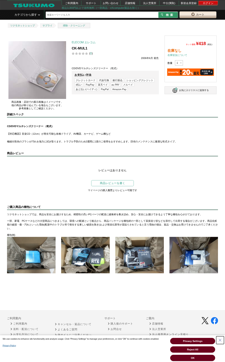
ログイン (208, 3)
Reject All (192, 349)
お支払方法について (25, 334)
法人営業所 (149, 3)
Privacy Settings (192, 341)
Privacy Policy (9, 345)
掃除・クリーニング (74, 25)
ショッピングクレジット (139, 80)
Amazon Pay (119, 89)
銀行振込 (118, 80)
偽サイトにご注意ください (74, 334)
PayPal (105, 89)
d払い (79, 84)
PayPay (90, 84)
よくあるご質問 (67, 329)
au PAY (115, 84)
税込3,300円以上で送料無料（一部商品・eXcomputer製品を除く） (101, 7)
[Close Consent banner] (220, 340)
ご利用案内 (71, 3)
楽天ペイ (103, 84)
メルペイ (128, 84)
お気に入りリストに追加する (194, 90)
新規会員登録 (189, 3)
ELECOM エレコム (84, 42)
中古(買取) (169, 3)
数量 (170, 63)
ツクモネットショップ (22, 25)
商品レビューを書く (112, 183)
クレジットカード (85, 80)
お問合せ (116, 329)
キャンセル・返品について (74, 324)
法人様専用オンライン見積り (170, 334)
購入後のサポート (122, 323)
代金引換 (104, 80)
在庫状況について (177, 55)
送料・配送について (25, 329)
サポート (91, 3)
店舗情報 (130, 3)
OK (193, 358)
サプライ (47, 25)
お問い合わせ (110, 3)
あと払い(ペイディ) (86, 89)
